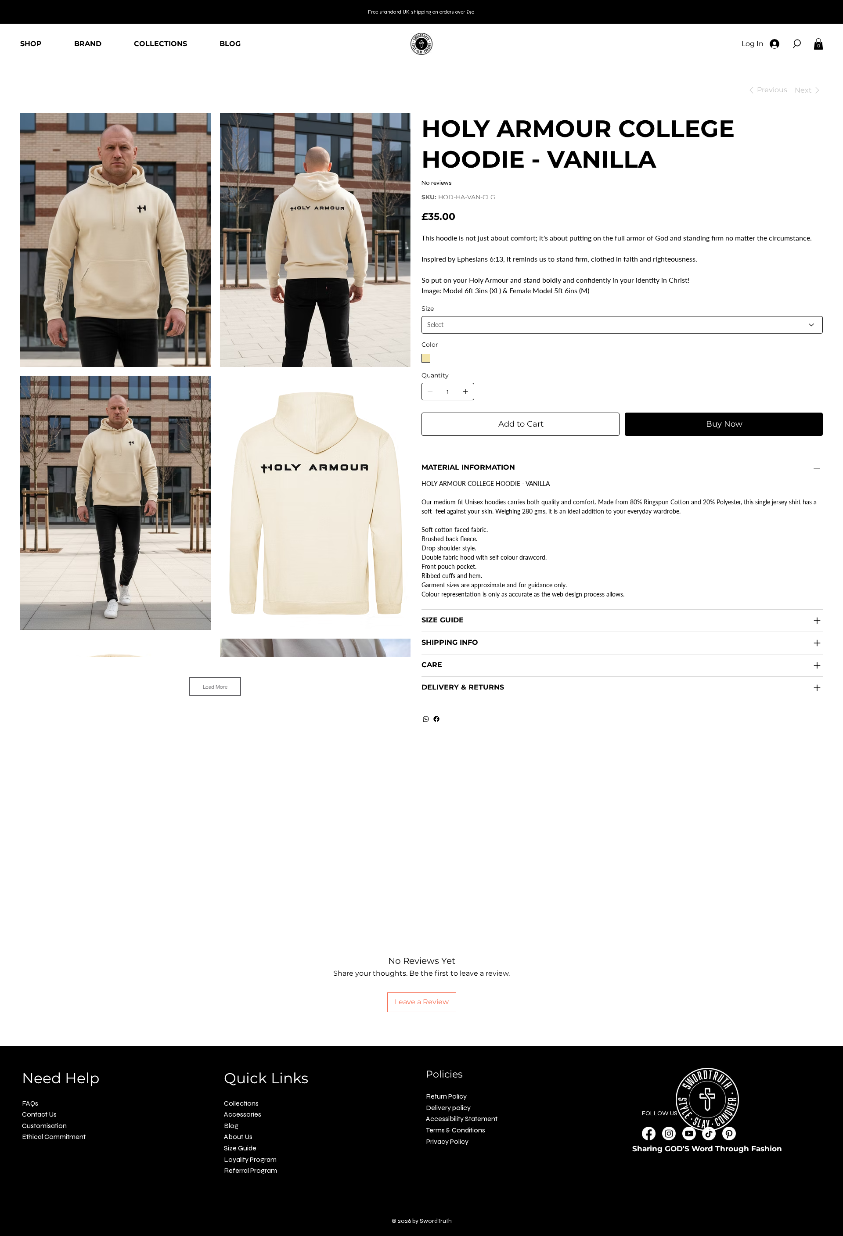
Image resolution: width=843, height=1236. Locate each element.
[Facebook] (436, 719)
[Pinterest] (729, 1133)
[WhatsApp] (426, 719)
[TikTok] (709, 1133)
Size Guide (240, 1148)
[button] (797, 44)
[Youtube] (689, 1133)
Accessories (242, 1114)
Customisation (44, 1125)
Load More (215, 686)
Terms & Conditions (455, 1130)
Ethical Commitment (54, 1136)
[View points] (222, 33)
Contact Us (39, 1114)
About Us (238, 1136)
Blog (231, 1125)
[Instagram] (669, 1133)
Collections (241, 1103)
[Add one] (465, 391)
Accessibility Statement (461, 1118)
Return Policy (446, 1096)
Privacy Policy (447, 1141)
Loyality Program (250, 1159)
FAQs (30, 1103)
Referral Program (250, 1170)
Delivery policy (448, 1107)
